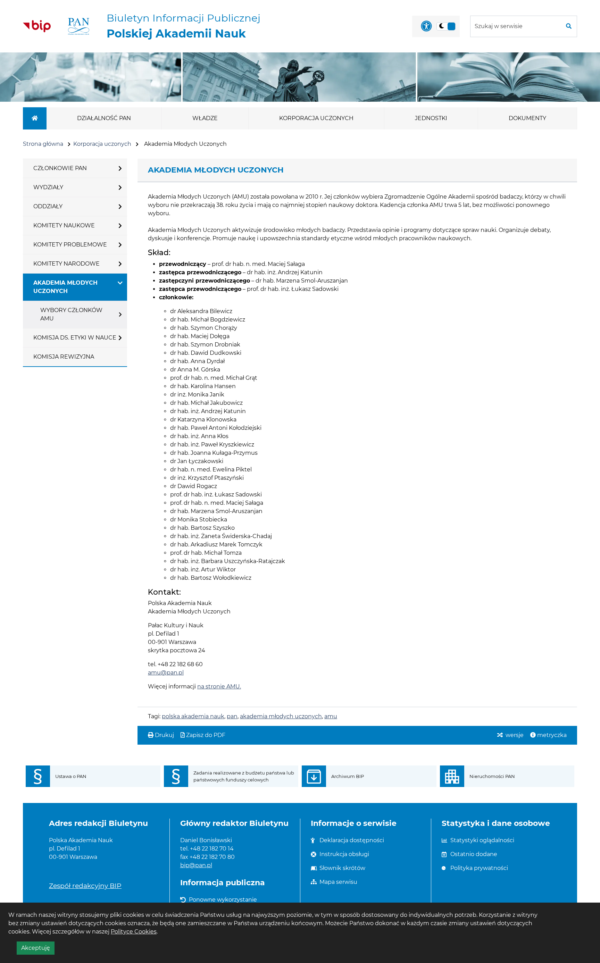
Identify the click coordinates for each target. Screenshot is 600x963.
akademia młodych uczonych (281, 716)
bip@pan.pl (196, 865)
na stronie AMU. (219, 686)
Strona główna (43, 144)
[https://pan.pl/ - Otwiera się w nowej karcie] (78, 26)
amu (330, 716)
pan (232, 716)
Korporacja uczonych (102, 144)
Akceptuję (38, 949)
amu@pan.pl (166, 672)
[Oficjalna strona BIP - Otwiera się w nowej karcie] (37, 26)
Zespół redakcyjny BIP (85, 885)
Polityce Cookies (134, 931)
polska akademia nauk (193, 716)
